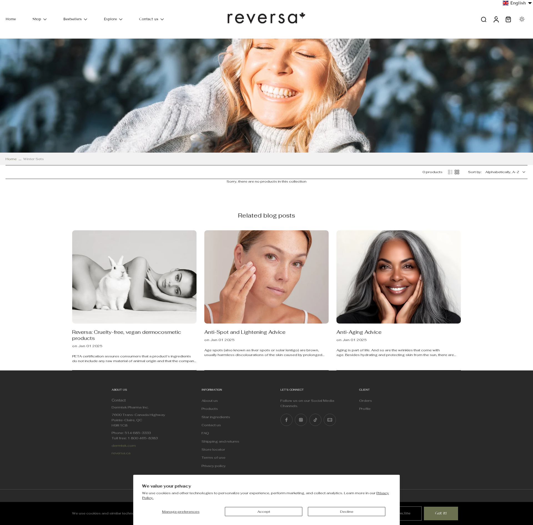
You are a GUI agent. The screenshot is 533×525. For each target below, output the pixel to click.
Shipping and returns (220, 441)
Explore (110, 19)
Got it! (441, 513)
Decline (346, 511)
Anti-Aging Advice (358, 332)
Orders (365, 400)
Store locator (213, 449)
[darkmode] (521, 19)
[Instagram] (301, 420)
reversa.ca (121, 452)
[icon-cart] (508, 19)
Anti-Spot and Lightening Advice (244, 332)
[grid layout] (457, 172)
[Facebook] (286, 420)
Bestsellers (72, 19)
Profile (365, 408)
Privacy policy (214, 465)
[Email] (330, 420)
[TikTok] (315, 420)
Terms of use (213, 457)
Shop (36, 19)
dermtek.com (124, 445)
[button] (517, 3)
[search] (483, 19)
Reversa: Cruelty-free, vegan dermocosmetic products (126, 335)
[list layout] (450, 172)
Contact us (148, 19)
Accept (263, 511)
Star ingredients (216, 417)
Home (11, 19)
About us (210, 400)
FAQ (205, 433)
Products (210, 408)
